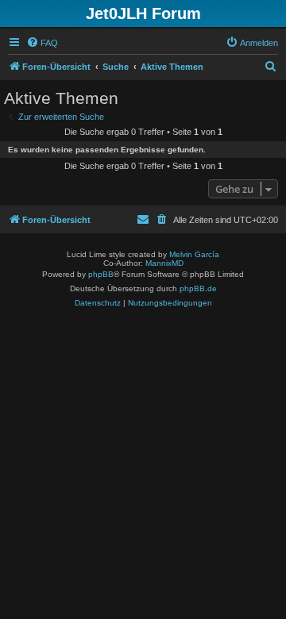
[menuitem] (42, 42)
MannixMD (164, 263)
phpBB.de (198, 288)
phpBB (101, 274)
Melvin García (194, 254)
